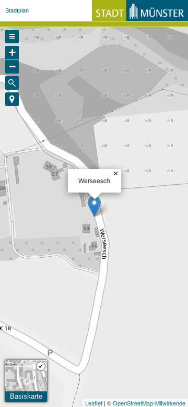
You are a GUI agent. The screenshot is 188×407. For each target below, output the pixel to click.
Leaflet (93, 403)
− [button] (12, 66)
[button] (12, 99)
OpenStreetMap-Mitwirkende (149, 403)
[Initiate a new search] (12, 83)
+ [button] (12, 52)
